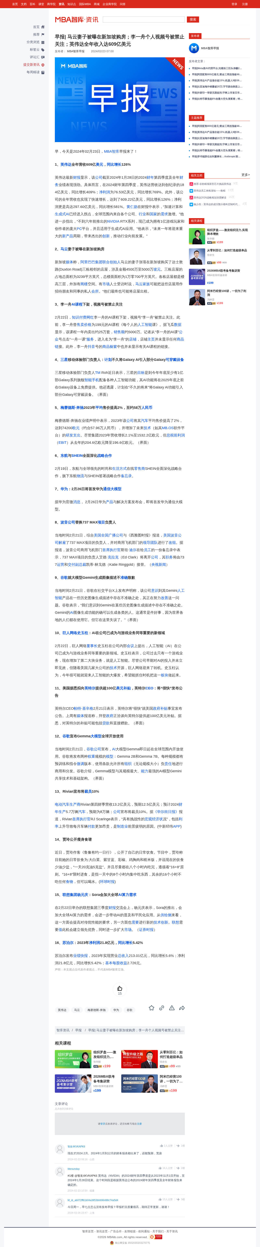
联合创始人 (111, 262)
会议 (130, 646)
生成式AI (62, 214)
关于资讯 (172, 1231)
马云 (64, 249)
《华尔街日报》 (166, 812)
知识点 (71, 4)
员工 (147, 550)
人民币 (146, 408)
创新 (106, 236)
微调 (80, 764)
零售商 (139, 469)
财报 (76, 177)
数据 (177, 325)
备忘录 (126, 476)
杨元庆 (82, 895)
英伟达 (66, 164)
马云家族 (142, 284)
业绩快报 (80, 956)
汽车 (144, 421)
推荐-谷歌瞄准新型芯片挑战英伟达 (213, 184)
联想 (175, 922)
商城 (97, 4)
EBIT (62, 443)
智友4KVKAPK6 (76, 1146)
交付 (71, 565)
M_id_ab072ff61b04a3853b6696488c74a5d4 (93, 1200)
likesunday (74, 1169)
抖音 (91, 347)
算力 (125, 895)
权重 (91, 756)
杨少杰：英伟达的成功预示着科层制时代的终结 (218, 204)
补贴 (127, 688)
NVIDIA (113, 221)
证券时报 (146, 930)
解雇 (62, 543)
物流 (80, 476)
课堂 (41, 4)
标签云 (35, 49)
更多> (246, 174)
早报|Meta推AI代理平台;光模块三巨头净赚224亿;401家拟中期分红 (217, 68)
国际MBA (85, 4)
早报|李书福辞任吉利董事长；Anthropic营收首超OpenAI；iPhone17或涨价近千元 (217, 156)
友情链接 (130, 1231)
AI (73, 304)
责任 (168, 764)
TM (97, 373)
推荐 (36, 34)
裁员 (88, 791)
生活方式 (119, 469)
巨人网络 (70, 633)
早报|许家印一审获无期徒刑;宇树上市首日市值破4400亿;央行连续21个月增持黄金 (217, 92)
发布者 (195, 35)
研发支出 (73, 435)
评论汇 (35, 57)
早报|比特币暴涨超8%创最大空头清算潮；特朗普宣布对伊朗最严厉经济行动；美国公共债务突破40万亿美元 (217, 98)
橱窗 (113, 347)
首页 (15, 4)
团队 (154, 543)
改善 (164, 598)
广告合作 (116, 1231)
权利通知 (144, 1231)
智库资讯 (62, 1030)
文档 (24, 4)
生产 (62, 812)
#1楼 (71, 1175)
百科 (32, 4)
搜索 (193, 19)
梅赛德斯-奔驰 (72, 408)
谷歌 (64, 578)
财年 (150, 177)
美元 (99, 164)
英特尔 (89, 688)
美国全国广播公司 (108, 535)
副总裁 (80, 565)
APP (176, 826)
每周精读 (33, 72)
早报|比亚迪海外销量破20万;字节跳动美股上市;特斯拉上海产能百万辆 (217, 86)
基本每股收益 (116, 963)
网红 (90, 317)
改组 (172, 543)
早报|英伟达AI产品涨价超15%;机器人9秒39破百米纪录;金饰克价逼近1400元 (217, 80)
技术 (147, 428)
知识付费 (79, 317)
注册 (245, 4)
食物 (69, 882)
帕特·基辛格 (83, 708)
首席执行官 (111, 550)
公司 (98, 177)
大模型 (115, 489)
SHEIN (77, 456)
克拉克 (113, 557)
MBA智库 (111, 151)
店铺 (132, 339)
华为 (64, 489)
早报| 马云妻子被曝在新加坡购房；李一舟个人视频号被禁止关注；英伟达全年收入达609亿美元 (156, 1030)
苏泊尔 (68, 943)
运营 (60, 565)
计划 (108, 360)
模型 (109, 756)
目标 (141, 373)
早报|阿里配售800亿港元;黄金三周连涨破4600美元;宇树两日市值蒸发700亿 (217, 74)
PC (79, 229)
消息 (76, 502)
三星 (64, 360)
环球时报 (107, 882)
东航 (64, 456)
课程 (78, 304)
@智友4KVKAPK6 (86, 1175)
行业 (142, 214)
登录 (234, 4)
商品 (106, 347)
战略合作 (104, 456)
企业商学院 (110, 4)
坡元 (157, 269)
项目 (101, 522)
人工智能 (145, 325)
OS (171, 428)
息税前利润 (176, 435)
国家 (153, 214)
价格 (87, 325)
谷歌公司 (94, 749)
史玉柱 (82, 633)
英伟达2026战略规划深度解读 (211, 197)
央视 (155, 565)
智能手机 (91, 380)
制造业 (122, 826)
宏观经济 (152, 819)
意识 (154, 591)
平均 (99, 408)
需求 (164, 214)
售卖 (80, 325)
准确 (124, 578)
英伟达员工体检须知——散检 (210, 190)
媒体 (69, 262)
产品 (109, 502)
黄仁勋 (132, 207)
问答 (123, 4)
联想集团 (70, 895)
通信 (106, 489)
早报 (78, 1030)
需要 (135, 922)
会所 (95, 291)
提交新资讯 (31, 64)
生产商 (74, 804)
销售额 (119, 332)
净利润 (104, 192)
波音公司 (68, 522)
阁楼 (84, 284)
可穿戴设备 (175, 360)
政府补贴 (160, 708)
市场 (106, 284)
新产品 (67, 236)
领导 (146, 543)
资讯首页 (102, 1231)
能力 (144, 771)
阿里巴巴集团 (91, 262)
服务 (90, 339)
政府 (109, 716)
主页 (151, 339)
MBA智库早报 (75, 51)
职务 (169, 557)
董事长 (92, 646)
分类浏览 (33, 42)
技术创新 (161, 922)
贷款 (106, 723)
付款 (91, 826)
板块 (164, 675)
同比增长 (114, 164)
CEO (149, 688)
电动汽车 (62, 804)
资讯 (61, 4)
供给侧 (165, 915)
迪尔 (132, 550)
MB (164, 428)
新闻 (162, 565)
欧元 (76, 428)
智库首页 (88, 1231)
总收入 (123, 956)
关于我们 (158, 1231)
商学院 (51, 4)
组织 (128, 764)
